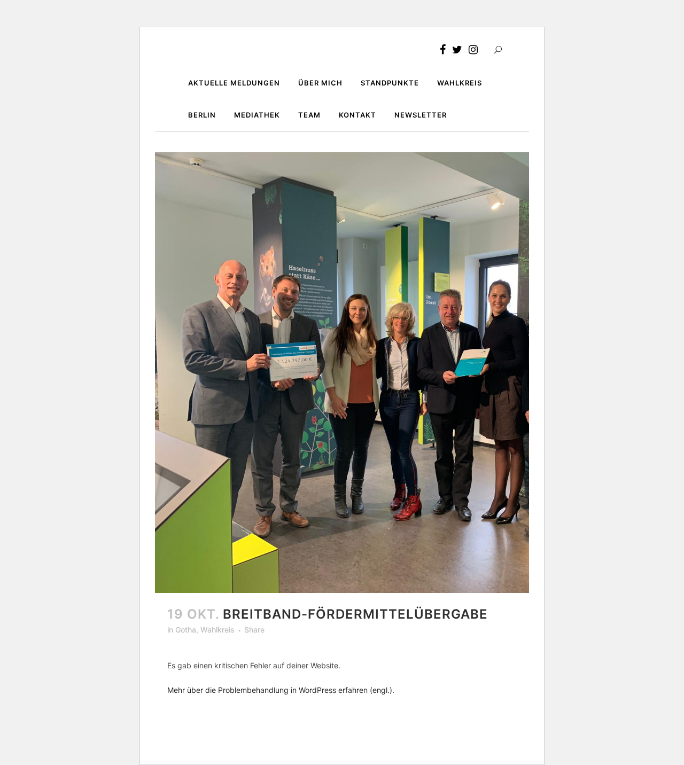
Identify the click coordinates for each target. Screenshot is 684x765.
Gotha (185, 629)
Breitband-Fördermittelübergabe (355, 614)
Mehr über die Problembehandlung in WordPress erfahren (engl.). (280, 689)
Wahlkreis (217, 629)
